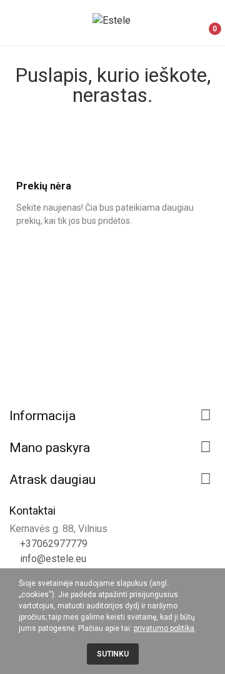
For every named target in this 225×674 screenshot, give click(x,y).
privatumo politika (164, 628)
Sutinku (113, 654)
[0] (205, 23)
